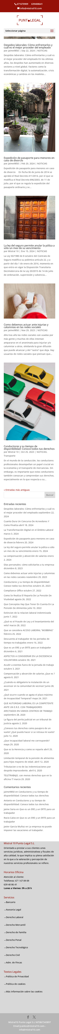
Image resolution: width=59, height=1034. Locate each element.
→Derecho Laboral (13, 917)
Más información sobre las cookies (24, 991)
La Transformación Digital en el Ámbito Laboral (28, 529)
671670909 (22, 3)
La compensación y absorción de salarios (25, 555)
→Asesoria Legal (12, 909)
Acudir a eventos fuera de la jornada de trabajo (29, 664)
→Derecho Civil (12, 955)
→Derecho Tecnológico (16, 947)
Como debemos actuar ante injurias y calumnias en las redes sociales (26, 326)
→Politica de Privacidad (16, 976)
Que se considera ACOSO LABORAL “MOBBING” (28, 630)
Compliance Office (13, 590)
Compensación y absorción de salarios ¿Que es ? (29, 673)
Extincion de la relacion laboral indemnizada (27, 612)
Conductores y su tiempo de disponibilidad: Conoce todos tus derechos (29, 448)
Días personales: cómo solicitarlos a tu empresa (29, 564)
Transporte (9, 455)
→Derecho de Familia (15, 932)
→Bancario (9, 902)
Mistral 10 (13, 251)
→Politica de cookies (14, 983)
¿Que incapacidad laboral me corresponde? (27, 740)
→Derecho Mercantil (14, 924)
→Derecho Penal (12, 939)
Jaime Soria (10, 809)
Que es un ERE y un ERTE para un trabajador (27, 647)
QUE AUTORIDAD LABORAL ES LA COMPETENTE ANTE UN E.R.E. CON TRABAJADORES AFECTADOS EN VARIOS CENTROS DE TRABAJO (28, 707)
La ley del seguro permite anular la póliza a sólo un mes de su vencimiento (29, 247)
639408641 (37, 3)
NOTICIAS (42, 50)
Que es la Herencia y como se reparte (23, 749)
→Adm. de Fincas (13, 962)
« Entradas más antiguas (17, 489)
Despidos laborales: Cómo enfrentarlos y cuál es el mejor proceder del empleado (28, 46)
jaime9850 (13, 50)
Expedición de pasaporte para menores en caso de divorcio (29, 159)
